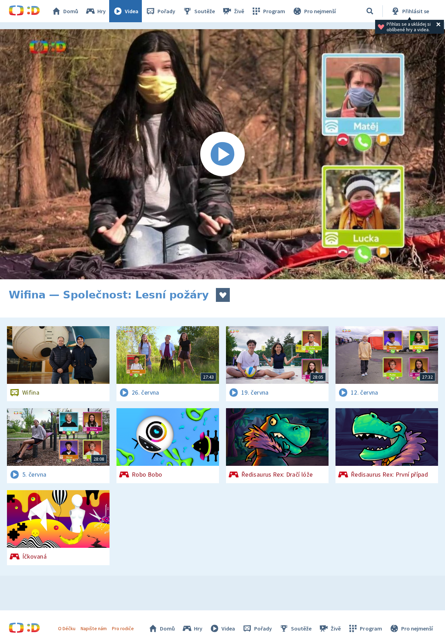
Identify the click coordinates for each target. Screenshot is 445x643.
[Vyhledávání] (369, 11)
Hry (101, 11)
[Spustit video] (222, 154)
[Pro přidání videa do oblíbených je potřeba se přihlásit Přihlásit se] (223, 295)
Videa (131, 11)
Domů (70, 11)
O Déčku (66, 628)
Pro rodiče (123, 628)
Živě (239, 11)
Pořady (166, 11)
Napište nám (93, 628)
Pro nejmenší (320, 11)
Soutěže (204, 11)
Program (274, 11)
